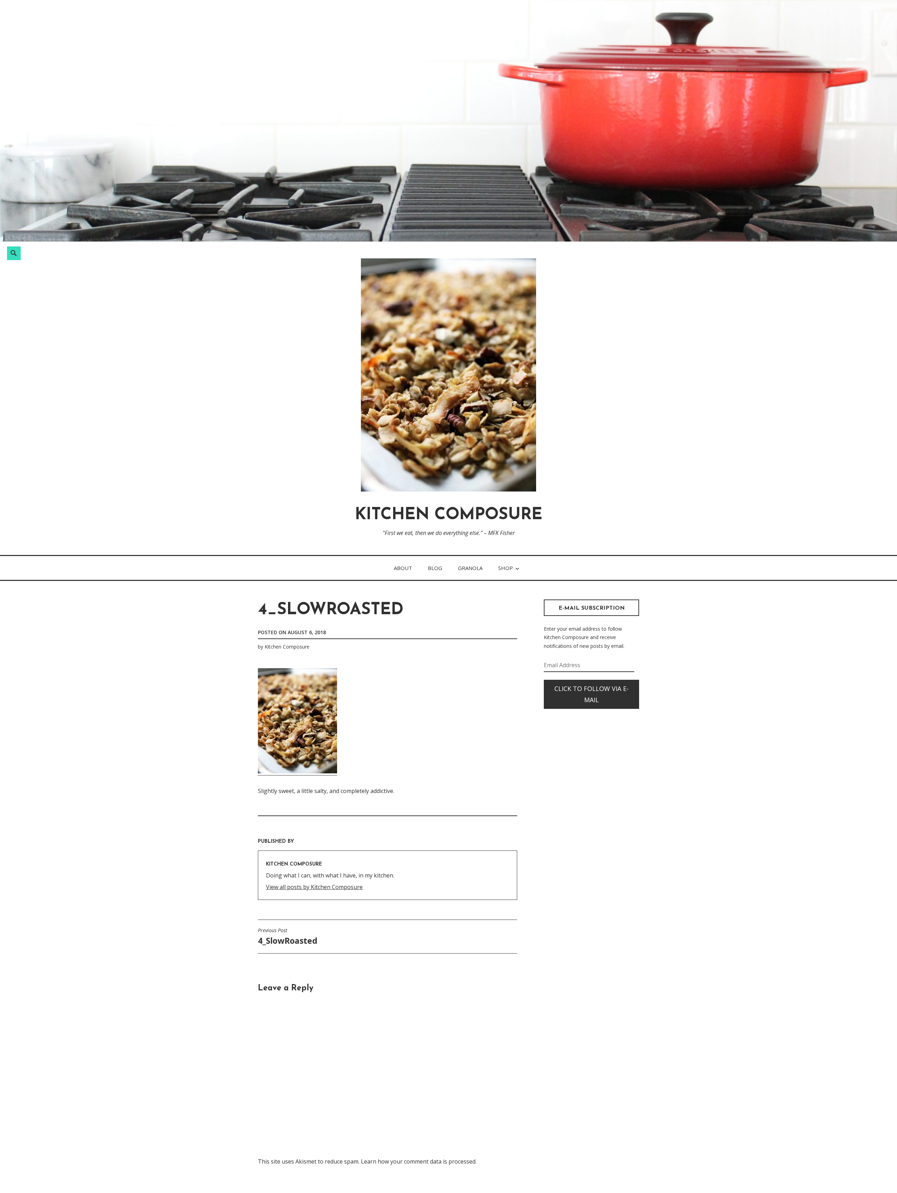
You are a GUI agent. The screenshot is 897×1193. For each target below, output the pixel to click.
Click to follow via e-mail (591, 694)
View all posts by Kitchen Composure (314, 887)
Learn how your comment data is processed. (419, 1161)
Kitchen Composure (448, 515)
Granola (470, 567)
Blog (435, 567)
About (403, 567)
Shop (505, 567)
